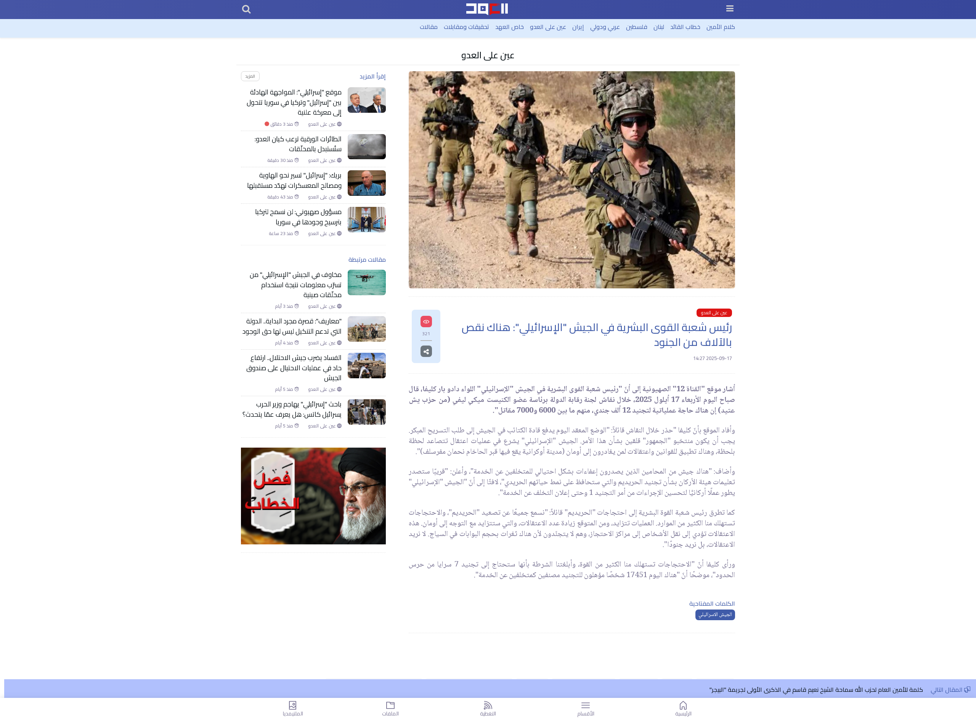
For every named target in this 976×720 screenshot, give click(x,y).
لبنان (658, 26)
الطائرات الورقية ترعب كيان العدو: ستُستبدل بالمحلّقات (298, 144)
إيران (578, 26)
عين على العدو (548, 26)
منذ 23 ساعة (281, 233)
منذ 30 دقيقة (280, 160)
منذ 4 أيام (284, 342)
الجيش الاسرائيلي (715, 614)
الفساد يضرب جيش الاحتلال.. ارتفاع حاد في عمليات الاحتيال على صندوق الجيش (294, 368)
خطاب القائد (685, 26)
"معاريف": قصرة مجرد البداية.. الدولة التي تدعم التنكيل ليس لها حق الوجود (292, 326)
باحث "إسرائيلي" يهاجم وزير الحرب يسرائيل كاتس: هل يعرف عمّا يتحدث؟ (292, 409)
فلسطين (636, 26)
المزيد (250, 76)
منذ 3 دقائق (279, 124)
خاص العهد (509, 26)
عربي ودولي (605, 26)
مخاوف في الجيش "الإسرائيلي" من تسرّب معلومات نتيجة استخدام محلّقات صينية (296, 285)
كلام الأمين (720, 26)
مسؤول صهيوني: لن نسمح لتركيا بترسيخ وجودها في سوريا (298, 217)
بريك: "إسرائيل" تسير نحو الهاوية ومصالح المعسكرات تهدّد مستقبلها (294, 180)
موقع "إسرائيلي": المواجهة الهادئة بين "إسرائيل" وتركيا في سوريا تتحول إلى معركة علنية (294, 102)
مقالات (429, 26)
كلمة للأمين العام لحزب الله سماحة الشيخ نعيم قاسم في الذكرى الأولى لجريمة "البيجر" (816, 689)
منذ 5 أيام (284, 389)
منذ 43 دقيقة (280, 197)
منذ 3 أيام (284, 306)
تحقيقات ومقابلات (466, 26)
